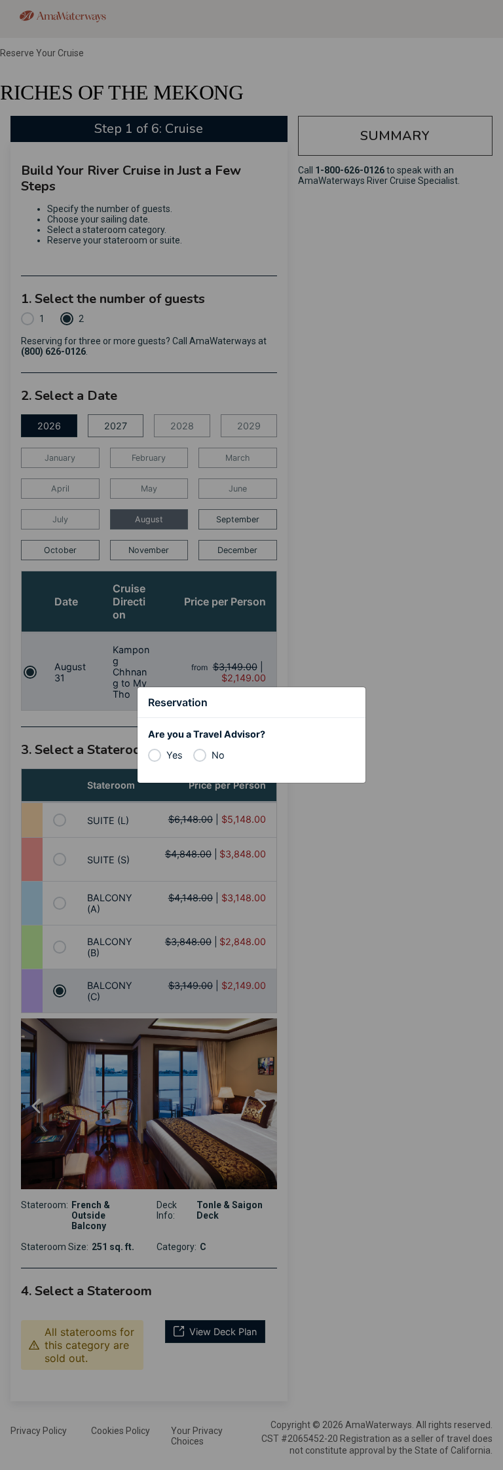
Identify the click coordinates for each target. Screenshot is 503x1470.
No (218, 755)
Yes (174, 755)
